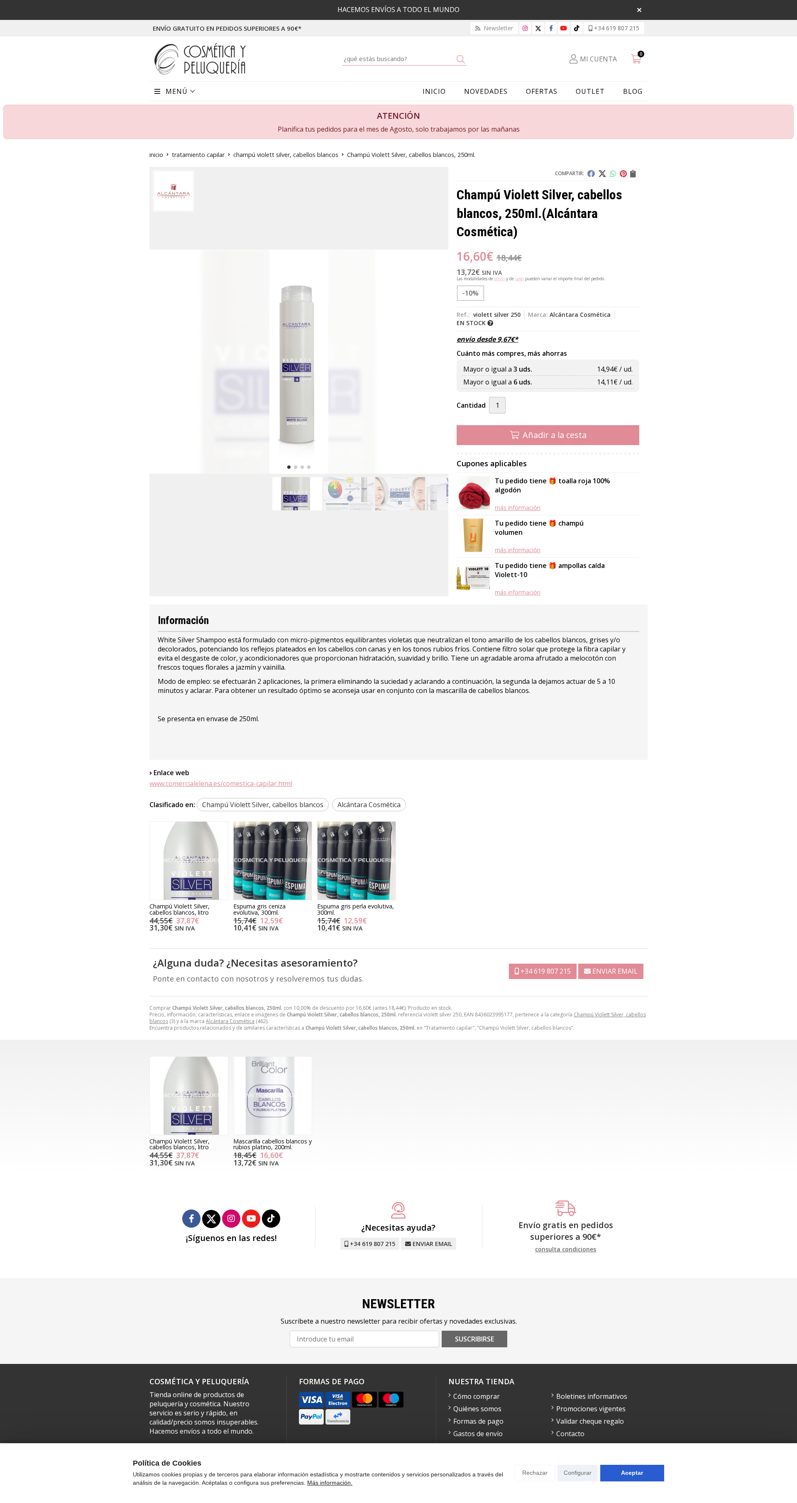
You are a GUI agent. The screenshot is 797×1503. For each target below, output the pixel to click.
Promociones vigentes (591, 1408)
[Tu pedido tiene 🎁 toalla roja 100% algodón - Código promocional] (473, 494)
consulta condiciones (565, 1249)
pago (519, 279)
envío (499, 279)
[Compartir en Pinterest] (623, 173)
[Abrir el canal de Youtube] (563, 28)
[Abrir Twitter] (538, 28)
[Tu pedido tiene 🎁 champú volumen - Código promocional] (473, 536)
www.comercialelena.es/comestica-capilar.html (220, 783)
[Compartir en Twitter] (602, 173)
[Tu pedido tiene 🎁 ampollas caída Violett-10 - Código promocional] (473, 578)
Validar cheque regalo (590, 1421)
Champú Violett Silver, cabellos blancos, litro (179, 909)
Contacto (570, 1433)
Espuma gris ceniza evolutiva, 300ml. (259, 909)
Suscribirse (474, 1339)
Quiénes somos (477, 1408)
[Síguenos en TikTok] (576, 28)
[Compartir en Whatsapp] (613, 173)
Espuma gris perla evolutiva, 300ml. (355, 909)
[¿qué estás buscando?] (404, 58)
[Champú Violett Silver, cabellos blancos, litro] (189, 861)
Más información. (329, 1482)
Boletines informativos (591, 1396)
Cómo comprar (476, 1396)
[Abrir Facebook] (551, 28)
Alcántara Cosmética (230, 1021)
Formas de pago (478, 1421)
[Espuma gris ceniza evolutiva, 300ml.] (273, 861)
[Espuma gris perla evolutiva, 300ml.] (357, 861)
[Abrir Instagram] (525, 28)
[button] (289, 467)
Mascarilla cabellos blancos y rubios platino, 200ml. (272, 1144)
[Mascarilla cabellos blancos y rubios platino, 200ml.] (273, 1096)
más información (517, 508)
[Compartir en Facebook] (591, 173)
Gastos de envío (478, 1433)
